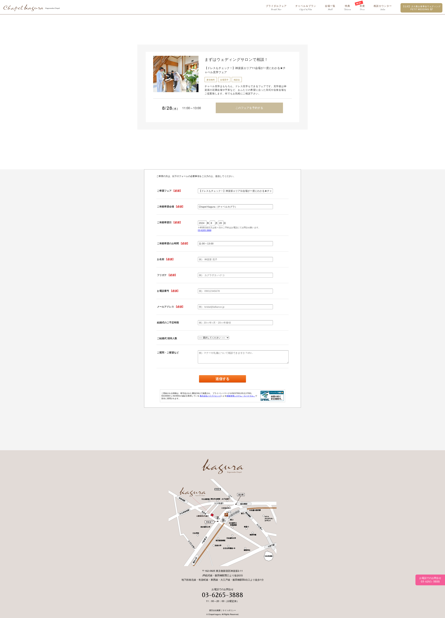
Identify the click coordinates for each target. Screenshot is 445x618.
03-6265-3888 (222, 595)
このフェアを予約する (249, 108)
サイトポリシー (229, 610)
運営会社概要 (215, 610)
